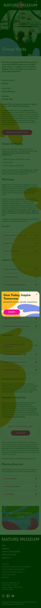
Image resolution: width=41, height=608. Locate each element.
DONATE (11, 312)
